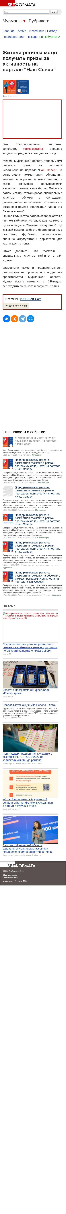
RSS (25, 881)
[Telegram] (22, 318)
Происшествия (13, 36)
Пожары (32, 36)
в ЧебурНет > (50, 36)
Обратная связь (10, 875)
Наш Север (47, 170)
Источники (36, 31)
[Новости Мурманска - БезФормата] (18, 4)
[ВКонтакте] (6, 318)
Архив (22, 31)
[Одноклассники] (14, 318)
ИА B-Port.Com (30, 299)
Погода (52, 31)
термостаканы (33, 148)
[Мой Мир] (30, 318)
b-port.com (12, 96)
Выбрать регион (10, 877)
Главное (9, 31)
